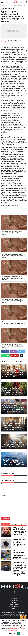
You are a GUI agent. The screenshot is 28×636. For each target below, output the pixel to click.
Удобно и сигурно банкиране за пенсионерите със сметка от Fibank (11, 391)
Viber (14, 351)
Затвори (11, 633)
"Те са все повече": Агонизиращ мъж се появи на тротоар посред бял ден (19, 542)
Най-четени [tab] (5, 524)
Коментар (4, 495)
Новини (14, 598)
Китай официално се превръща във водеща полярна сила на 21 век (13, 462)
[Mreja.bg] (14, 586)
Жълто (14, 602)
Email (2, 489)
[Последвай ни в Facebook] (14, 592)
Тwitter (22, 351)
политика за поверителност (9, 630)
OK (19, 633)
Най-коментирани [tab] (17, 524)
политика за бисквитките (17, 628)
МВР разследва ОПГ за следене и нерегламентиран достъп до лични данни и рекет (19, 531)
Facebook (6, 351)
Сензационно (8, 5)
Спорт (14, 608)
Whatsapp (6, 355)
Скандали (14, 604)
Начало (2, 5)
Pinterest (16, 355)
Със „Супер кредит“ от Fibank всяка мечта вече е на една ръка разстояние (13, 426)
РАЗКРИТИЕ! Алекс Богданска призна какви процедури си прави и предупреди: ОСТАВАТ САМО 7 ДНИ (13, 372)
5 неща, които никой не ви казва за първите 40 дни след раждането (13, 445)
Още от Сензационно (12, 362)
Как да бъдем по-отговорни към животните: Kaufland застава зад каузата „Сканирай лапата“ (13, 407)
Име (2, 483)
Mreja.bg (3, 41)
